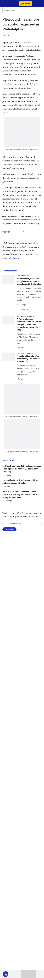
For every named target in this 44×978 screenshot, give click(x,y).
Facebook (13, 231)
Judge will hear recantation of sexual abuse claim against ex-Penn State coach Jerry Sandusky (21, 468)
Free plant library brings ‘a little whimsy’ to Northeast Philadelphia (28, 358)
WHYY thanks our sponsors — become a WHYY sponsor (22, 149)
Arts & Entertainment (25, 316)
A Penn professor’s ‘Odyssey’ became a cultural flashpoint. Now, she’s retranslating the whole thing (29, 324)
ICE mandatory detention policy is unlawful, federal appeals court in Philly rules (29, 281)
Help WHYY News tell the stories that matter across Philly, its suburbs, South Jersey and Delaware (19, 494)
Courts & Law (23, 276)
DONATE (26, 3)
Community (31, 353)
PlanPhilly (21, 353)
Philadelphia (9, 10)
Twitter (18, 231)
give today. (14, 258)
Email (23, 231)
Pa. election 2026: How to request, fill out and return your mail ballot (20, 481)
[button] (5, 974)
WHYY (9, 3)
